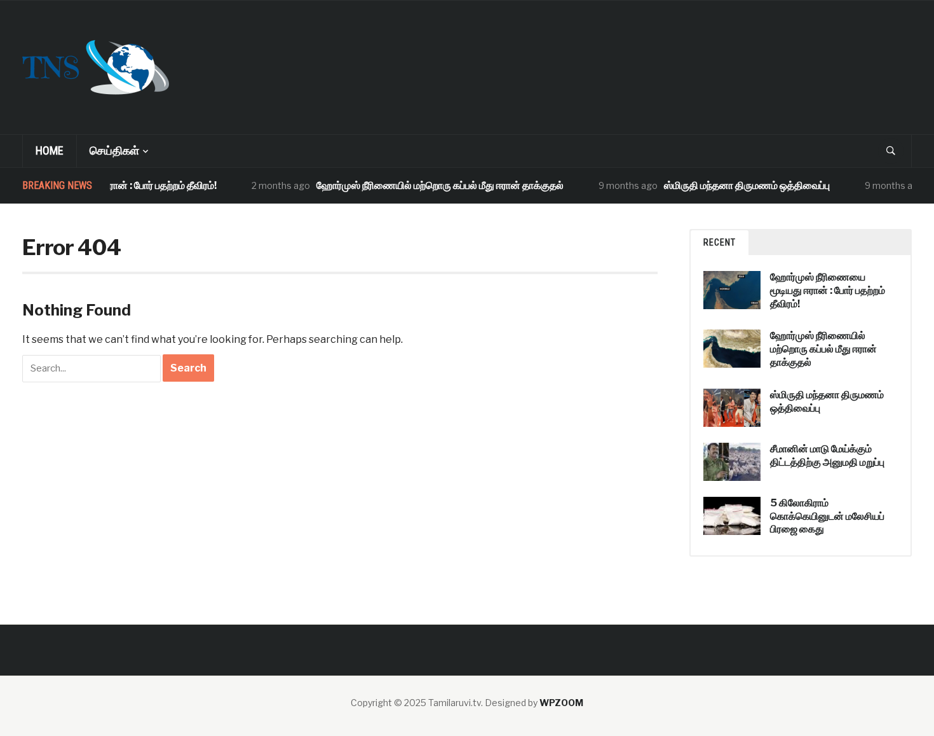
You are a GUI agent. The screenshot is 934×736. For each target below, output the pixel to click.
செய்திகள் (114, 150)
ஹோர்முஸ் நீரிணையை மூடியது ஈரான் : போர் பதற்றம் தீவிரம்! (827, 290)
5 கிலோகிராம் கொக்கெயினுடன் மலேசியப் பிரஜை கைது (827, 516)
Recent (719, 242)
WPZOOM (561, 702)
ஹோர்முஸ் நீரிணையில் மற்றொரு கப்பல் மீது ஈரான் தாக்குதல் (431, 185)
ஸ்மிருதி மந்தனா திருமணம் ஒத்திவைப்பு (739, 185)
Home (50, 150)
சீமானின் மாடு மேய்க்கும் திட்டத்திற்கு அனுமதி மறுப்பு (827, 455)
